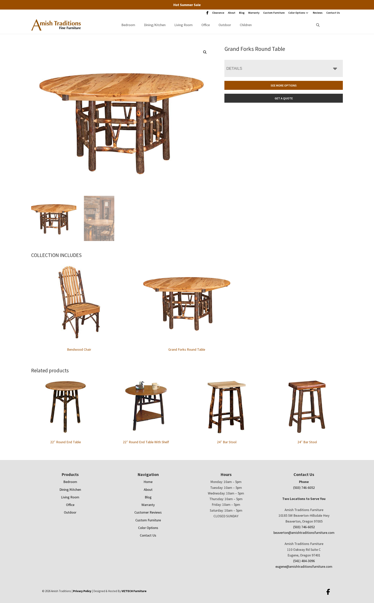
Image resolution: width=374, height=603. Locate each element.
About (231, 12)
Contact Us (333, 12)
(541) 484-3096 (304, 561)
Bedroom (128, 25)
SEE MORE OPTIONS (284, 85)
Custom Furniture (274, 12)
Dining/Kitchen (155, 25)
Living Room (183, 25)
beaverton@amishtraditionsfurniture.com (303, 532)
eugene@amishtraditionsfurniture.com (303, 566)
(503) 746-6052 (304, 487)
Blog (241, 12)
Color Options (296, 12)
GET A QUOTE (284, 98)
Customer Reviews (148, 512)
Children (246, 25)
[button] (204, 52)
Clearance (218, 12)
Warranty (253, 12)
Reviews (318, 12)
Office (205, 25)
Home (148, 481)
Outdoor (225, 25)
